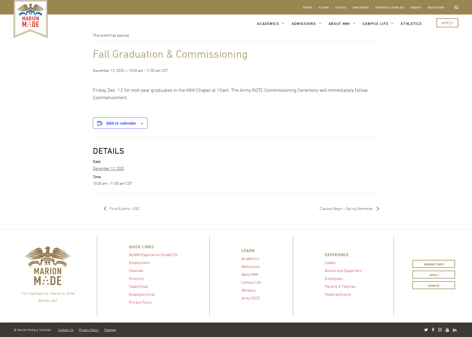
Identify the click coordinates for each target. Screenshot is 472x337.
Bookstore (436, 7)
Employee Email (142, 294)
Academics (268, 23)
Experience (337, 254)
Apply (447, 23)
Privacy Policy (140, 302)
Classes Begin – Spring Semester (347, 208)
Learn (248, 250)
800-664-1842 (48, 300)
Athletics (411, 23)
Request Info (434, 264)
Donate (433, 285)
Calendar (136, 270)
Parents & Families (389, 7)
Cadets (340, 7)
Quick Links (141, 246)
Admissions (304, 23)
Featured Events (338, 294)
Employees (361, 7)
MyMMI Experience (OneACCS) (153, 254)
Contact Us (65, 330)
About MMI (339, 23)
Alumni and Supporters (343, 270)
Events (416, 7)
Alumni (323, 7)
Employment (139, 262)
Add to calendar (121, 123)
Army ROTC (250, 298)
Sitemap (110, 330)
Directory (136, 278)
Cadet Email (138, 286)
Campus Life (376, 23)
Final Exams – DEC (124, 208)
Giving (307, 7)
